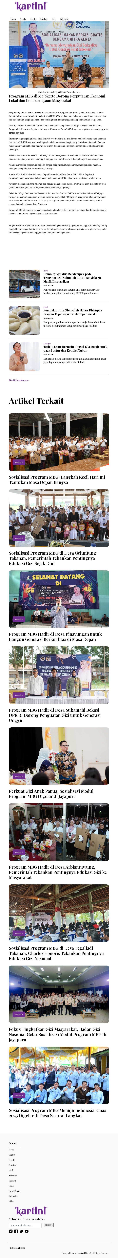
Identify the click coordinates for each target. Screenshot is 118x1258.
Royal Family (36, 31)
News (13, 19)
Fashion (14, 31)
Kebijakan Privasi (17, 1247)
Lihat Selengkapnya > (19, 380)
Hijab (54, 19)
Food (24, 31)
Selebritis (64, 19)
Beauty (23, 19)
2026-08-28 (48, 285)
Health (33, 19)
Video (61, 31)
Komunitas (50, 31)
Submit (48, 1224)
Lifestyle (43, 19)
